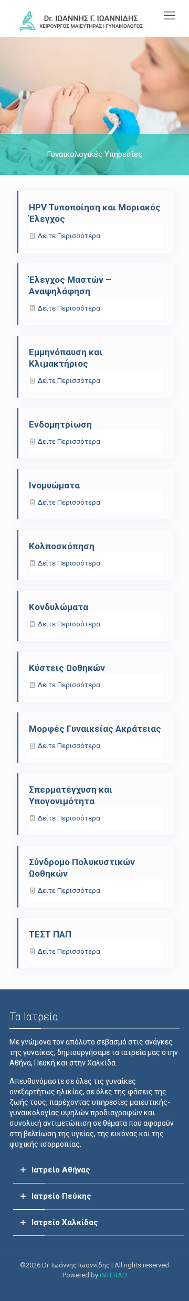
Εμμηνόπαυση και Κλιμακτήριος (65, 358)
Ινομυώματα (54, 485)
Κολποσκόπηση (61, 546)
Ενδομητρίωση (60, 424)
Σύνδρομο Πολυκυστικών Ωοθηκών (82, 868)
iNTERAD (113, 1275)
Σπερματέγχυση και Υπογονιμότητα (70, 795)
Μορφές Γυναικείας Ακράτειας (95, 728)
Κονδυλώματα (58, 607)
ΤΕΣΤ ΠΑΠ (50, 934)
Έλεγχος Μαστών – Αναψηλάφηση (70, 285)
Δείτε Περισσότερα (68, 236)
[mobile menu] (169, 16)
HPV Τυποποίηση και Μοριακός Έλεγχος (95, 213)
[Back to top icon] (167, 1279)
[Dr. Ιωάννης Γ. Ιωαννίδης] (81, 21)
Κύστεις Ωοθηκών (67, 668)
